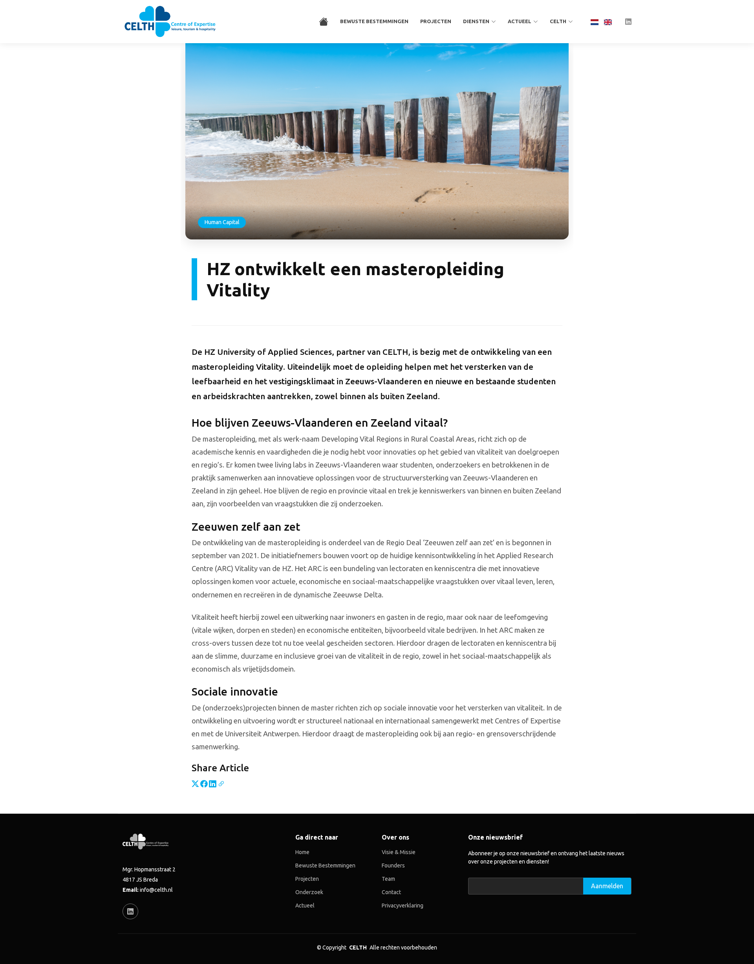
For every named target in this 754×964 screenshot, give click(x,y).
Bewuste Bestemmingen (374, 21)
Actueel (305, 905)
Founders (393, 865)
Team (388, 879)
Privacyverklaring (402, 905)
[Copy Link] (221, 783)
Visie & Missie (398, 852)
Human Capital (222, 222)
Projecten (435, 21)
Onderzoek (309, 892)
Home (302, 852)
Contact (391, 892)
